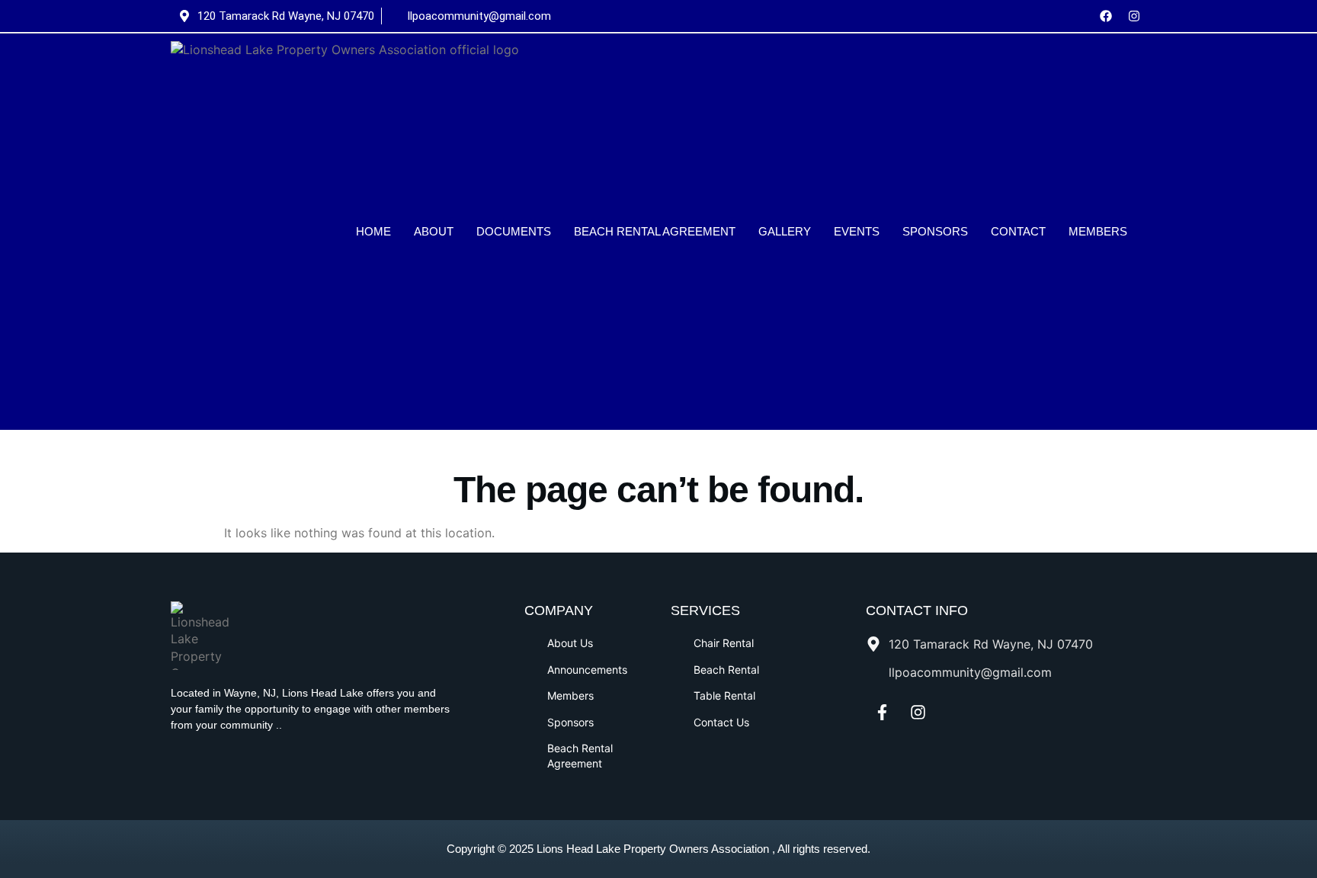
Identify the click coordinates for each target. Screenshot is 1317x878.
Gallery (784, 231)
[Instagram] (1134, 16)
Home (373, 231)
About (433, 231)
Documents (513, 231)
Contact (1018, 231)
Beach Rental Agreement (654, 231)
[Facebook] (1106, 16)
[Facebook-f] (882, 713)
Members (1098, 231)
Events (857, 231)
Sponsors (935, 231)
